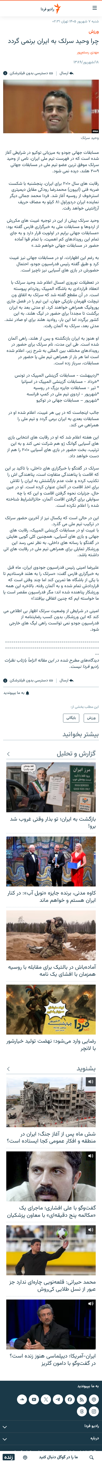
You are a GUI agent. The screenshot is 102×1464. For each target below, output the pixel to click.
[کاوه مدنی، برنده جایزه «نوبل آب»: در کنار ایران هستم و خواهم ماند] (51, 861)
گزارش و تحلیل (76, 754)
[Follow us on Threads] (82, 1411)
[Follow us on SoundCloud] (22, 1399)
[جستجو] (91, 1457)
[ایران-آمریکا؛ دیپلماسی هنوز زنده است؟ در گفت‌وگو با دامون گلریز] (51, 1324)
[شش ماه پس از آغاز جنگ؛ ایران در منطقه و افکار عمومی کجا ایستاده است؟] (51, 1102)
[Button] (66, 73)
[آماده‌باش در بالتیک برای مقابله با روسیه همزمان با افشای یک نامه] (51, 935)
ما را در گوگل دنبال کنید (58, 1457)
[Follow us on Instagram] (94, 1411)
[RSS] (82, 1399)
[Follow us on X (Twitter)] (46, 1399)
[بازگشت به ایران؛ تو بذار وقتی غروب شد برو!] (51, 787)
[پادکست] (25, 1457)
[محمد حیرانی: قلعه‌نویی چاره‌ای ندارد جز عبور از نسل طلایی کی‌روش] (51, 1250)
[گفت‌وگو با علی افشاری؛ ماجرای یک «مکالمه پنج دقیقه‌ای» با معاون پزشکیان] (51, 1176)
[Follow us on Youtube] (34, 1399)
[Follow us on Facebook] (70, 1399)
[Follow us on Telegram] (58, 1399)
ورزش (94, 31)
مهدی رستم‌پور (88, 52)
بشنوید (86, 1069)
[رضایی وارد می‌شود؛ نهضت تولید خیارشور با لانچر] (51, 1010)
